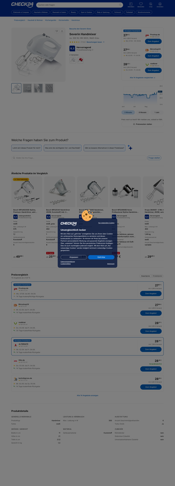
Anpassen (74, 257)
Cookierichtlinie (66, 264)
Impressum (110, 264)
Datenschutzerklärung (68, 261)
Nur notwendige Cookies (106, 223)
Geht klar (101, 257)
